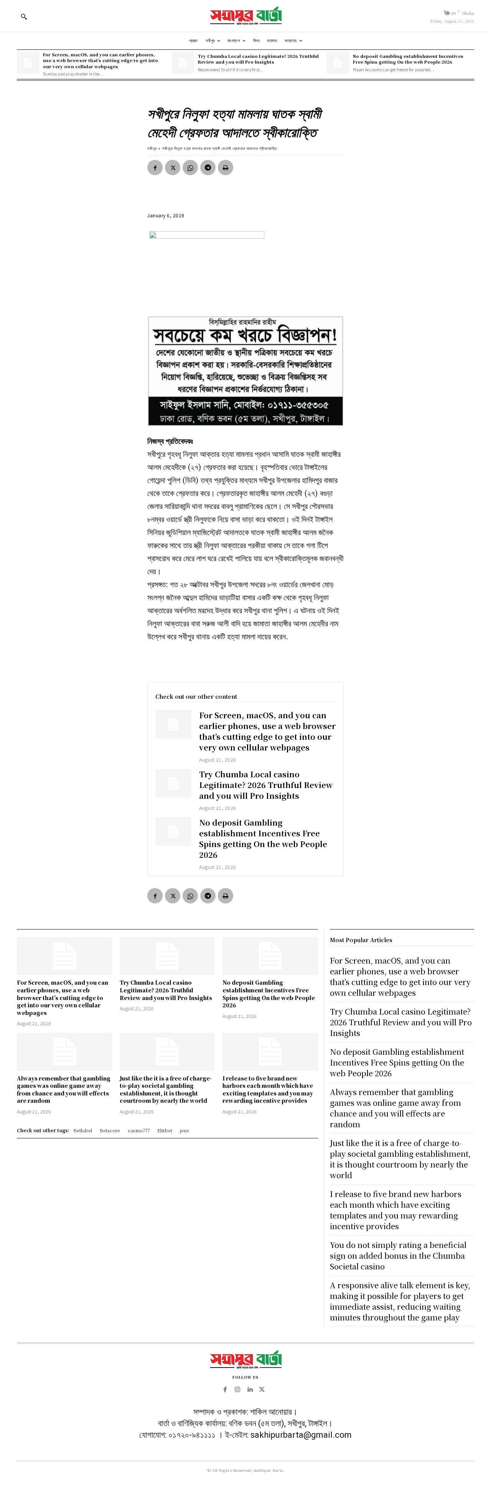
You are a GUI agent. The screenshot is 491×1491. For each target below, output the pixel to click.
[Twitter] (172, 167)
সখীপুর (152, 148)
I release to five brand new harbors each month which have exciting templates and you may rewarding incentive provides (267, 1089)
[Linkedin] (250, 1390)
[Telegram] (208, 167)
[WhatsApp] (190, 167)
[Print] (225, 167)
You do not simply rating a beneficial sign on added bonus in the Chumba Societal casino (398, 1255)
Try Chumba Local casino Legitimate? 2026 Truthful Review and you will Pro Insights (258, 59)
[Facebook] (155, 167)
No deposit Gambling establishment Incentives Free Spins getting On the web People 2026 (408, 59)
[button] (24, 16)
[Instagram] (237, 1390)
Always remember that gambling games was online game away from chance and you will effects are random (63, 1089)
